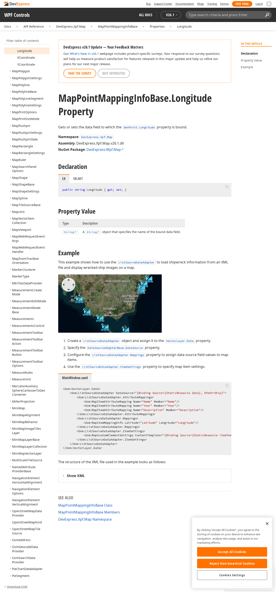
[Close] (267, 523)
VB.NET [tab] (78, 178)
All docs (145, 14)
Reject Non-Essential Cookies (232, 563)
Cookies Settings (232, 575)
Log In (259, 4)
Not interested (113, 73)
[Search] (267, 15)
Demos (224, 4)
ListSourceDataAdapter (136, 262)
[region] (232, 553)
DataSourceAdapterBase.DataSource (115, 348)
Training (212, 4)
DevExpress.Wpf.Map (103, 149)
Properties (157, 26)
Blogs (200, 4)
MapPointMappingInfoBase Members (89, 512)
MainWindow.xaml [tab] (75, 377)
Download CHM (17, 587)
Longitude (184, 26)
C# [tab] (64, 178)
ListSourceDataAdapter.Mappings (118, 355)
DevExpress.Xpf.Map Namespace (85, 519)
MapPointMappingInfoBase (118, 26)
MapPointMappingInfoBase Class (85, 505)
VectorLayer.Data (180, 341)
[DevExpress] (17, 4)
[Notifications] (269, 4)
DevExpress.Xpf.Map (71, 26)
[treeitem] (24, 51)
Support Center (163, 4)
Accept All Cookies (232, 552)
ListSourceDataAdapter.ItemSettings (111, 367)
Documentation (185, 4)
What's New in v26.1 (84, 54)
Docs (7, 26)
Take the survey (79, 73)
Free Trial (242, 4)
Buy (148, 4)
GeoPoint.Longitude (139, 127)
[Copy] (227, 186)
